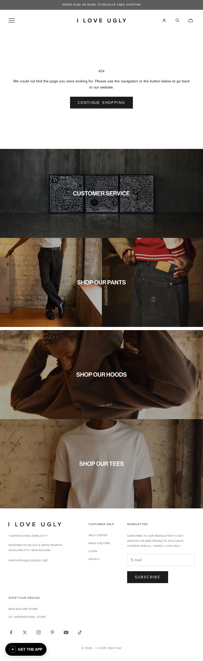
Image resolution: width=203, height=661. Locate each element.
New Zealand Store (23, 608)
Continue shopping (101, 103)
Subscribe (147, 577)
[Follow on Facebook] (11, 632)
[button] (26, 649)
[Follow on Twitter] (24, 632)
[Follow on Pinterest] (52, 632)
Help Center (98, 535)
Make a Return (99, 543)
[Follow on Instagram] (38, 632)
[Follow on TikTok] (79, 632)
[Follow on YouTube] (66, 632)
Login (93, 551)
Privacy (94, 559)
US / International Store (27, 616)
